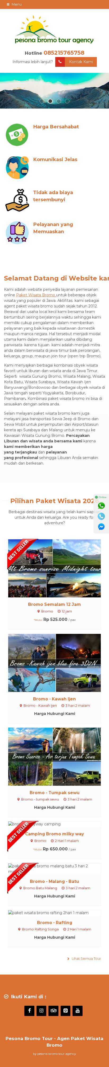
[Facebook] (29, 1011)
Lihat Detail (59, 568)
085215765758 (64, 52)
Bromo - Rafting (54, 922)
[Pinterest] (66, 1011)
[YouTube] (77, 1011)
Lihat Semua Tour (86, 959)
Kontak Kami (81, 61)
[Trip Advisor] (53, 1011)
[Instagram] (42, 1011)
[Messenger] (101, 527)
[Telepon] (101, 516)
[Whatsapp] (101, 506)
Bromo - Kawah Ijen (54, 698)
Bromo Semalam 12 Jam (54, 604)
